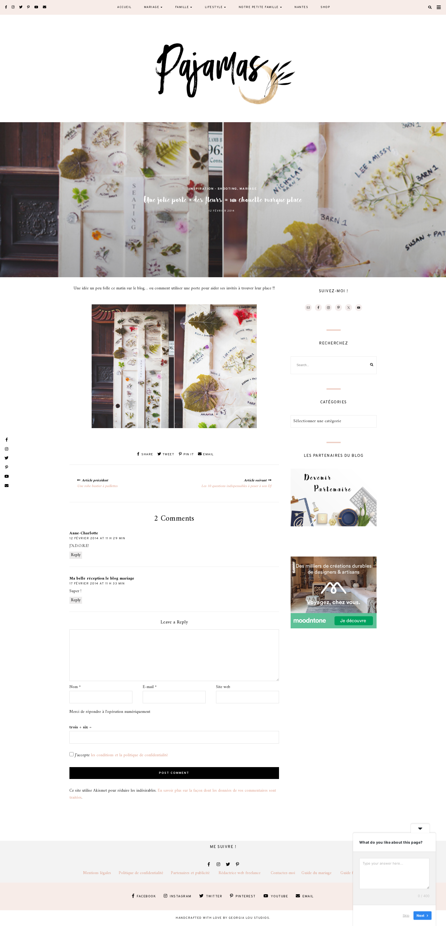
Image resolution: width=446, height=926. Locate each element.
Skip (406, 915)
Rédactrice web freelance (245, 873)
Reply (76, 555)
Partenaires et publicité (195, 873)
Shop (325, 7)
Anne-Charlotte (83, 533)
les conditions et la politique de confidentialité (129, 755)
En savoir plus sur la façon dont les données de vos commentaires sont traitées (172, 794)
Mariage (152, 7)
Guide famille (351, 873)
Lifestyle (214, 7)
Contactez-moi (286, 873)
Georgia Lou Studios (249, 918)
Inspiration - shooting (213, 189)
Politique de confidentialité (145, 873)
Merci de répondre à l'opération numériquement (109, 711)
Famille (182, 7)
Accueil (124, 7)
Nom (75, 687)
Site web (223, 687)
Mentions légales (101, 873)
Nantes (301, 7)
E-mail (150, 687)
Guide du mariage (320, 873)
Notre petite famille (259, 7)
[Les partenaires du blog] (334, 525)
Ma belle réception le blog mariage (101, 578)
